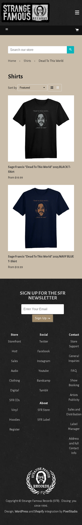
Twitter (43, 341)
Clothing (14, 380)
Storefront (14, 341)
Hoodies (14, 419)
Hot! (14, 351)
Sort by (12, 87)
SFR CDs (14, 400)
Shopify (39, 511)
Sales (14, 361)
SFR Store (44, 410)
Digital (14, 390)
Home (25, 12)
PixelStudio (70, 511)
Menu (77, 12)
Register (14, 429)
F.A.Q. (74, 370)
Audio (14, 370)
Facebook (43, 351)
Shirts (27, 60)
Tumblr (43, 390)
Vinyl (14, 410)
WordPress (21, 511)
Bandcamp (43, 380)
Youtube (43, 370)
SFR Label (43, 419)
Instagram (43, 361)
